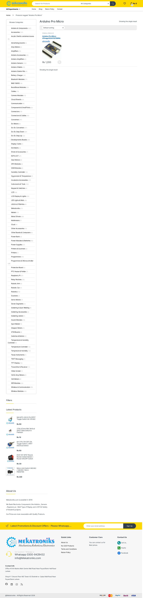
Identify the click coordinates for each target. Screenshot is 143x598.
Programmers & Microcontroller (20, 262)
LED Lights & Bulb (19, 200)
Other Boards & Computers (22, 232)
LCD (14, 192)
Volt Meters (16, 379)
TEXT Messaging (18, 359)
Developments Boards (20, 140)
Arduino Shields (18, 67)
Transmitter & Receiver (20, 367)
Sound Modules (18, 320)
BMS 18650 (16, 83)
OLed (14, 224)
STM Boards (16, 332)
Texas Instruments (18, 355)
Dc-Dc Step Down (19, 132)
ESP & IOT (16, 156)
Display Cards (17, 144)
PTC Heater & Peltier (19, 271)
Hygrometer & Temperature (22, 176)
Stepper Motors (18, 328)
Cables (15, 91)
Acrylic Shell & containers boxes (21, 37)
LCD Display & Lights (20, 196)
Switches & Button (18, 336)
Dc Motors (16, 124)
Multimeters (16, 220)
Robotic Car (16, 288)
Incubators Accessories (21, 180)
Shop (40, 9)
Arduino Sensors (18, 63)
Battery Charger (18, 75)
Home (34, 9)
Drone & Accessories (19, 152)
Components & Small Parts (22, 107)
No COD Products (67, 546)
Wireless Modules (18, 391)
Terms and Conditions (69, 549)
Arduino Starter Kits (19, 71)
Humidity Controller (19, 172)
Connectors (16, 111)
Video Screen (17, 371)
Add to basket (58, 62)
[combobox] (56, 3)
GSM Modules (17, 168)
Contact (59, 9)
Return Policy (49, 9)
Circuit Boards (17, 99)
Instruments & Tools (20, 184)
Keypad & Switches (19, 188)
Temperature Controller (20, 347)
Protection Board (18, 267)
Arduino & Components (48, 33)
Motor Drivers (17, 216)
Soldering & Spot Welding (21, 308)
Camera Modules (18, 95)
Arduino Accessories (19, 55)
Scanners (15, 296)
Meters (15, 212)
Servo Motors (17, 300)
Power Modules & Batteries (22, 241)
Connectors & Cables (20, 115)
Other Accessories (19, 228)
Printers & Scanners (19, 249)
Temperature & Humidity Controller (18, 341)
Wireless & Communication (22, 387)
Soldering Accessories (20, 312)
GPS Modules (17, 164)
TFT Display (16, 363)
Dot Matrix (16, 148)
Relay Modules (17, 279)
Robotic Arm (16, 283)
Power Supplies (18, 245)
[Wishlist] (124, 3)
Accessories (17, 32)
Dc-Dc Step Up (18, 136)
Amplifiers (16, 51)
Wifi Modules (17, 383)
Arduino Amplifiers (18, 59)
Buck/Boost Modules (20, 87)
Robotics (15, 292)
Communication (17, 103)
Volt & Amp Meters (18, 375)
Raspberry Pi (17, 275)
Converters (16, 120)
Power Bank (16, 237)
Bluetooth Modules (19, 79)
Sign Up (129, 526)
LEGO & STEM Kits (18, 204)
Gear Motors (16, 160)
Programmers (17, 257)
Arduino (44, 33)
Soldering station (18, 316)
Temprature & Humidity (20, 351)
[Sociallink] (6, 584)
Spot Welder (16, 324)
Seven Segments (18, 304)
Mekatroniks (17, 208)
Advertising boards (19, 43)
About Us (64, 542)
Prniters (15, 253)
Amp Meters (16, 47)
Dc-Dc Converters (19, 128)
